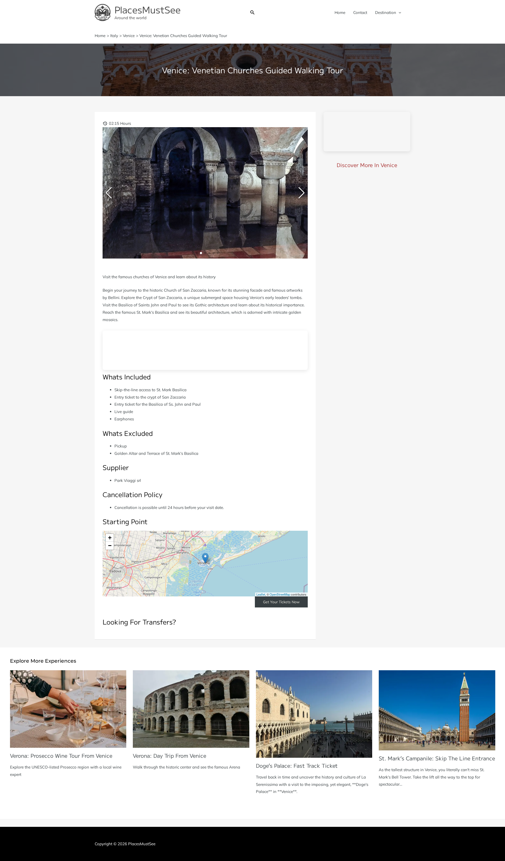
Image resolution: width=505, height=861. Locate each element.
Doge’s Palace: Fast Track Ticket (297, 765)
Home (340, 12)
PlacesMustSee (147, 9)
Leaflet (260, 594)
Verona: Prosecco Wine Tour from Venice (61, 755)
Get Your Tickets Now (281, 602)
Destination (385, 12)
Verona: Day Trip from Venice (169, 755)
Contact (360, 12)
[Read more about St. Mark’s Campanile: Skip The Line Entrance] (437, 709)
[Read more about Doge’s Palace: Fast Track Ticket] (314, 713)
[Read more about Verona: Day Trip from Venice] (191, 708)
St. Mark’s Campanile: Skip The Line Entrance (437, 758)
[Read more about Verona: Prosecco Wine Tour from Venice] (68, 708)
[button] (252, 12)
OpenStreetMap (280, 594)
